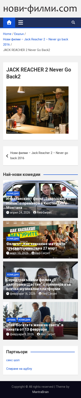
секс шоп (13, 360)
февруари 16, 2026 (23, 293)
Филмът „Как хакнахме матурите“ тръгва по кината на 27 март (36, 246)
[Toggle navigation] (20, 22)
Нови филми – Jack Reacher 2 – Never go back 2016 (39, 155)
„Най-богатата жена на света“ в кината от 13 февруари (34, 327)
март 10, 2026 (19, 253)
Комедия (13, 193)
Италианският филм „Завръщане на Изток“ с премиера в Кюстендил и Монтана (38, 203)
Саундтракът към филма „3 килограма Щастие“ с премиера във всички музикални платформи (38, 284)
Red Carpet (44, 212)
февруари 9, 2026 (22, 334)
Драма (11, 320)
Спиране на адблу (19, 369)
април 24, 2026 (20, 212)
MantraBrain (40, 392)
